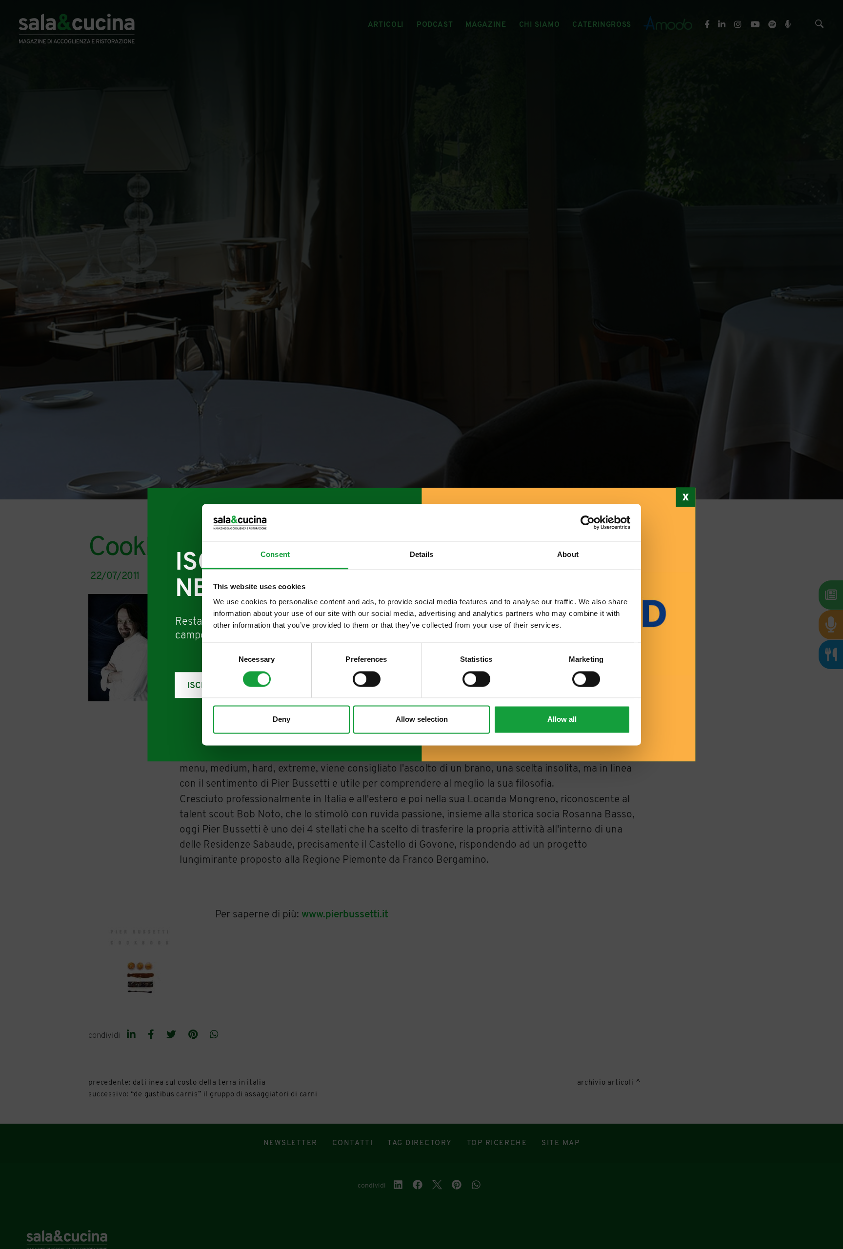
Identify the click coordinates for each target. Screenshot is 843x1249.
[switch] (367, 679)
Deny (281, 719)
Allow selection (422, 719)
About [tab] (568, 555)
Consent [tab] (275, 555)
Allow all (562, 719)
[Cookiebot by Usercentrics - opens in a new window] (587, 522)
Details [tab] (422, 555)
